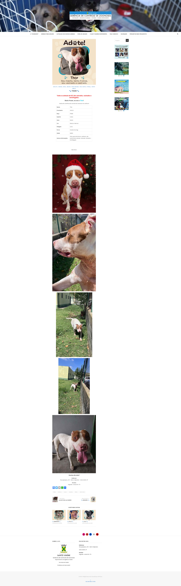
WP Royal (100, 576)
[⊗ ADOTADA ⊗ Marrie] (55, 499)
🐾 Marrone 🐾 (56, 521)
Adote (54, 492)
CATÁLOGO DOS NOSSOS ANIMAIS (66, 34)
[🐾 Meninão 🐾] (93, 499)
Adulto (55, 86)
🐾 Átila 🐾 (70, 521)
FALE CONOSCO (114, 34)
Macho (69, 86)
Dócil (64, 86)
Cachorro (60, 492)
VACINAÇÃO (124, 34)
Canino (60, 86)
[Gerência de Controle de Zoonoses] (90, 15)
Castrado (71, 492)
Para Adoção (75, 86)
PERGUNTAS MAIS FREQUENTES (138, 34)
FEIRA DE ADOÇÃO (82, 34)
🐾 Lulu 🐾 (85, 521)
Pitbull (89, 86)
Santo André (82, 492)
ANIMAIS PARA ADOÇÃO (47, 34)
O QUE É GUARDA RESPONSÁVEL (98, 34)
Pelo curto (83, 86)
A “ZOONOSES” (34, 34)
